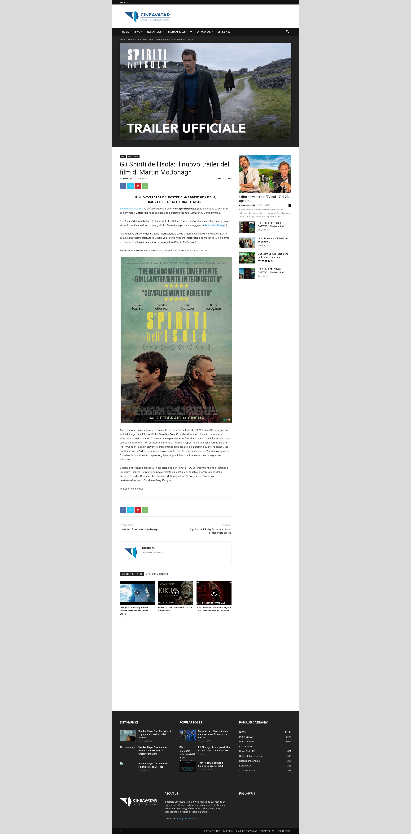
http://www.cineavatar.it (152, 552)
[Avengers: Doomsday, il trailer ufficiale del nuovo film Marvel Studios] (137, 593)
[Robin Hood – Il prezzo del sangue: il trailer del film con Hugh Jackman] (214, 593)
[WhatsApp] (145, 186)
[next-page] (127, 620)
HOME (125, 31)
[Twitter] (130, 186)
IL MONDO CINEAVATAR (246, 831)
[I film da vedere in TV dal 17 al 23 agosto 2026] (265, 174)
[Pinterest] (138, 186)
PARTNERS (228, 831)
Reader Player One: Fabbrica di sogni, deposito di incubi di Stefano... (154, 734)
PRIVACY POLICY (267, 831)
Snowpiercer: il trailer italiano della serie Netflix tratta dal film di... (213, 734)
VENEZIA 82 (224, 31)
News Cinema (133, 156)
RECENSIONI (154, 31)
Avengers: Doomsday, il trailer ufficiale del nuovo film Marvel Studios (134, 610)
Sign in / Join (125, 2)
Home (122, 39)
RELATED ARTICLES (132, 574)
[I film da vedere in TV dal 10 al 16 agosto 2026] (247, 242)
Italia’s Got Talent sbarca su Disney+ (139, 529)
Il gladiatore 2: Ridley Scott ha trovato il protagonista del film (211, 531)
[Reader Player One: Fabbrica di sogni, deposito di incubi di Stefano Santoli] (128, 735)
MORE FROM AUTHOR (157, 574)
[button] (287, 32)
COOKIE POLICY (284, 831)
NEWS (136, 31)
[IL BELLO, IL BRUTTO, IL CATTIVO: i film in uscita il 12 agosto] (247, 227)
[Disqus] (176, 670)
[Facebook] (123, 186)
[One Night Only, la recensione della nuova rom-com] (247, 258)
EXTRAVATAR (203, 31)
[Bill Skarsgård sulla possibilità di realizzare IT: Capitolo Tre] (187, 754)
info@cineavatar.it (187, 818)
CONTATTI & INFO (212, 831)
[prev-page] (122, 620)
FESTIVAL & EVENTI (178, 31)
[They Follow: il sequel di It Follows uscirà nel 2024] (187, 766)
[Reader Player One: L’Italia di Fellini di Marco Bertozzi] (128, 767)
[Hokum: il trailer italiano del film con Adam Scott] (175, 593)
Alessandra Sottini (247, 205)
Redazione (127, 178)
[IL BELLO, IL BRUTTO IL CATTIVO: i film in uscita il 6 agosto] (247, 273)
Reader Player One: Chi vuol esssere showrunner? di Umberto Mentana (152, 750)
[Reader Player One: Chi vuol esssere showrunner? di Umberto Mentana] (128, 751)
